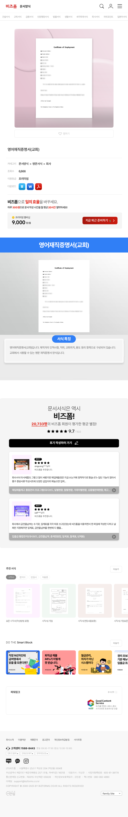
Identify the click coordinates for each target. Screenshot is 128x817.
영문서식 (37, 163)
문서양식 (24, 163)
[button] (124, 662)
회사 (48, 163)
